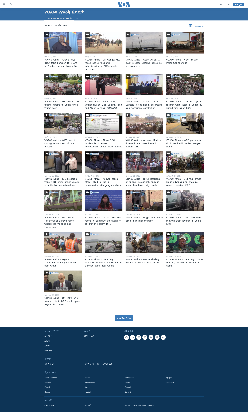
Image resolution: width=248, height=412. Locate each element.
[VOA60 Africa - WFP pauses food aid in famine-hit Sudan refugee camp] (185, 123)
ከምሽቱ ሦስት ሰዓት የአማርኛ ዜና (98, 364)
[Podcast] (157, 337)
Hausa (47, 392)
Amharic (47, 382)
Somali (128, 387)
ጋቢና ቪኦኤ (49, 364)
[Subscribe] (163, 337)
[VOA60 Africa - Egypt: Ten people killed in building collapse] (144, 200)
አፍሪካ (47, 341)
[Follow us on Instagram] (138, 337)
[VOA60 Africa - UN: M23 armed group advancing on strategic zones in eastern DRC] (185, 162)
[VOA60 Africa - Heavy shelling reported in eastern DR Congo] (144, 242)
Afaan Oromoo (50, 377)
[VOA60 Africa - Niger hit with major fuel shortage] (185, 43)
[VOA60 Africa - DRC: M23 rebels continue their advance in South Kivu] (185, 200)
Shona (127, 382)
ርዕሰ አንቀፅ (49, 405)
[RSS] (151, 337)
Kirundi (87, 387)
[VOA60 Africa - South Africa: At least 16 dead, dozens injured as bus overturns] (144, 43)
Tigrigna (168, 377)
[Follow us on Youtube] (132, 337)
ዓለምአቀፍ (48, 350)
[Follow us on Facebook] (126, 337)
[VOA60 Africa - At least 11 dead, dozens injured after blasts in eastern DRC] (144, 123)
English (47, 387)
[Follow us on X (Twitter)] (144, 337)
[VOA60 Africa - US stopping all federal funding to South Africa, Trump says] (63, 84)
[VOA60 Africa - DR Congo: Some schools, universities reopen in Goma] (185, 242)
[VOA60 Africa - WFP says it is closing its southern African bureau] (63, 123)
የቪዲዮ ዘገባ (89, 336)
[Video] (221, 4)
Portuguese (129, 377)
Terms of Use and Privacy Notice (139, 405)
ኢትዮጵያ (48, 336)
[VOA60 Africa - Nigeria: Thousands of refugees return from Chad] (63, 242)
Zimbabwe (169, 382)
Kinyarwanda (90, 382)
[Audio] (229, 4)
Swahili (128, 392)
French (88, 377)
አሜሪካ (47, 346)
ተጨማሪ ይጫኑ (124, 318)
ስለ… (78, 18)
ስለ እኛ (88, 405)
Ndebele (88, 392)
